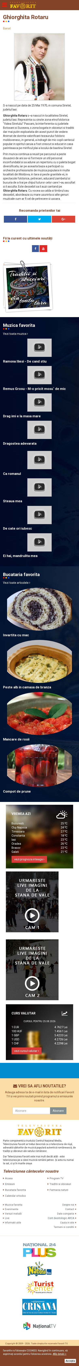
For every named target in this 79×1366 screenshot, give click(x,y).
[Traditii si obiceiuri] (28, 286)
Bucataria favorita (15, 1189)
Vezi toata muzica (15, 333)
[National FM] (39, 1269)
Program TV (56, 1178)
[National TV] (39, 1326)
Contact (69, 1209)
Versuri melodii (13, 1213)
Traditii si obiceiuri (60, 1184)
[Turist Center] (39, 1288)
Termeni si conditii (64, 1227)
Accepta (70, 1361)
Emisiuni (10, 1184)
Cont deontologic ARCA (61, 1218)
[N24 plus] (39, 1250)
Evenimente (11, 1209)
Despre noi (68, 1204)
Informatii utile (13, 1222)
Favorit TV (62, 1343)
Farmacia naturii (59, 1189)
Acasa (9, 1178)
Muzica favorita (13, 1204)
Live (7, 1218)
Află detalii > (59, 1354)
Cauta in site (67, 1222)
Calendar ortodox (15, 1195)
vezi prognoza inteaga (28, 859)
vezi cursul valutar (26, 1051)
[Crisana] (39, 1307)
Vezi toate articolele (16, 582)
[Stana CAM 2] (32, 969)
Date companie (65, 1213)
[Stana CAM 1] (32, 901)
